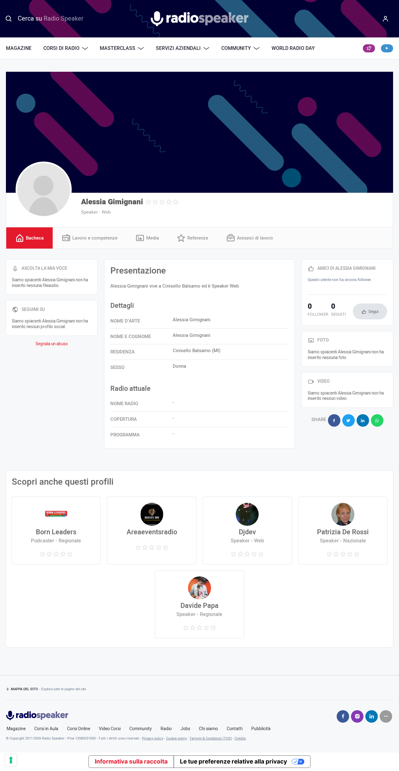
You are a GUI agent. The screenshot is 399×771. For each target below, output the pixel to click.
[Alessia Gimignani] (44, 190)
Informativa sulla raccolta (131, 761)
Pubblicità (261, 729)
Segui (373, 311)
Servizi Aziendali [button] (178, 48)
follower (318, 310)
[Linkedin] (371, 716)
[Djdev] (247, 530)
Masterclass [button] (117, 48)
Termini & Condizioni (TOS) (211, 738)
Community (140, 729)
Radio (166, 729)
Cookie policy (176, 738)
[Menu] (385, 19)
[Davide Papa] (199, 604)
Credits (240, 738)
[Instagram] (357, 716)
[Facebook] (343, 716)
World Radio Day (293, 48)
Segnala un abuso (52, 344)
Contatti (235, 729)
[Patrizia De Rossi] (343, 530)
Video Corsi (110, 729)
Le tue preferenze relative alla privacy (233, 761)
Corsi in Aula (46, 729)
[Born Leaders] (56, 530)
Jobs (185, 729)
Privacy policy (152, 738)
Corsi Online (78, 729)
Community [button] (236, 48)
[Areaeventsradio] (151, 530)
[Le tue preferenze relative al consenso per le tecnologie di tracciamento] (11, 760)
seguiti (338, 310)
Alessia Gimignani (112, 201)
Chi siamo (208, 729)
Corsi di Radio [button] (61, 48)
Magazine (18, 48)
